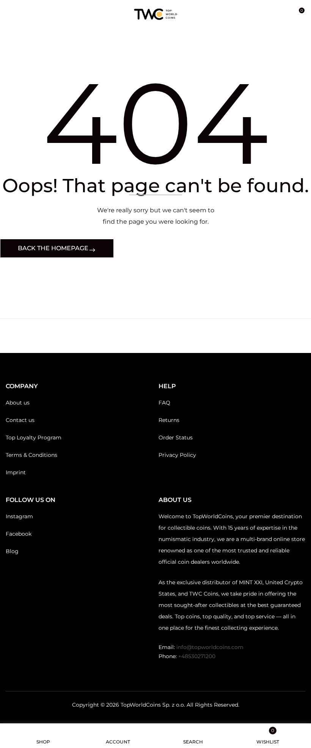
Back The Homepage (53, 248)
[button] (298, 14)
